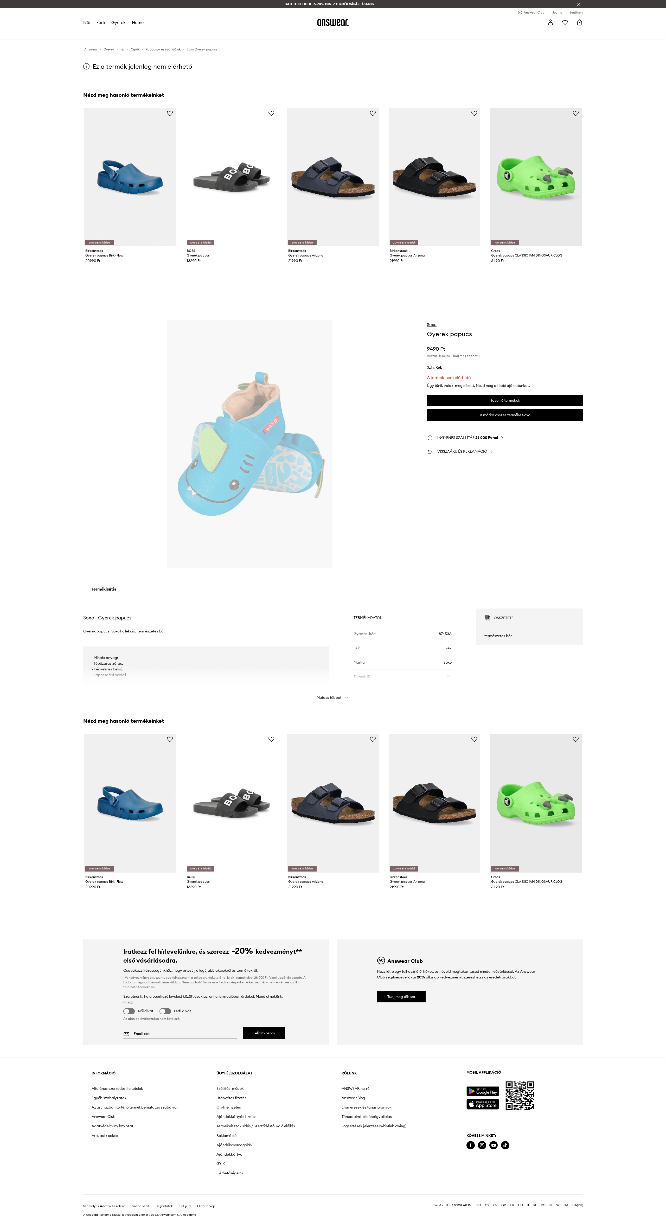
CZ (495, 1205)
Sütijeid (185, 1206)
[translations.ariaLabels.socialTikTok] (505, 1145)
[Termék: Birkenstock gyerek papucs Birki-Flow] (130, 177)
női (86, 22)
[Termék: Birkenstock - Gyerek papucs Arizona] (333, 177)
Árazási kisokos (105, 1135)
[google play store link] (482, 1091)
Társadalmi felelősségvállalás (367, 1116)
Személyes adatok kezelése (104, 1206)
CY (487, 1205)
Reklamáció (226, 1135)
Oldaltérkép (206, 1206)
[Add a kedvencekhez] (170, 113)
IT (528, 1205)
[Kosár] (580, 22)
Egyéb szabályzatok (109, 1098)
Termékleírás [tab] (104, 589)
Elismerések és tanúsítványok (367, 1107)
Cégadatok (164, 1206)
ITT (297, 982)
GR (503, 1205)
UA (566, 1205)
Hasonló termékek (504, 400)
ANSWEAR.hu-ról (356, 1088)
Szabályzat (140, 1206)
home (138, 22)
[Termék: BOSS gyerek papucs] (231, 177)
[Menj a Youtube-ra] (493, 1145)
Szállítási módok (230, 1088)
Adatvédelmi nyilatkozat (112, 1126)
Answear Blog (353, 1098)
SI (550, 1205)
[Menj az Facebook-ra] (470, 1145)
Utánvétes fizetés (231, 1098)
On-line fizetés (228, 1107)
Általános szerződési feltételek (117, 1088)
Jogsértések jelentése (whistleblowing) (374, 1126)
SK (558, 1205)
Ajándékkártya (229, 1154)
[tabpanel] (333, 649)
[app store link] (482, 1103)
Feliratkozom (264, 1033)
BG (478, 1205)
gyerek (118, 22)
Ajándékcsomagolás (234, 1145)
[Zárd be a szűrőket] (578, 4)
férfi (101, 22)
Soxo (432, 324)
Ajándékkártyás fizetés (236, 1116)
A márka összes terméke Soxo (505, 415)
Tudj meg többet (401, 996)
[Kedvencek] (565, 22)
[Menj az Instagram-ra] (482, 1145)
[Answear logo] (333, 22)
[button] (249, 444)
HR (512, 1205)
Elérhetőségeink (230, 1173)
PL (535, 1205)
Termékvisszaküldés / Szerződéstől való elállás (255, 1126)
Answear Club (104, 1116)
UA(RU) (577, 1205)
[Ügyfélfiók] (550, 22)
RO (543, 1205)
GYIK (220, 1163)
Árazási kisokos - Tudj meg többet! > (454, 356)
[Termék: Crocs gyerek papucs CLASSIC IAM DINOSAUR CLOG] (536, 177)
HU (520, 1205)
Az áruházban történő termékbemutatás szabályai (134, 1107)
